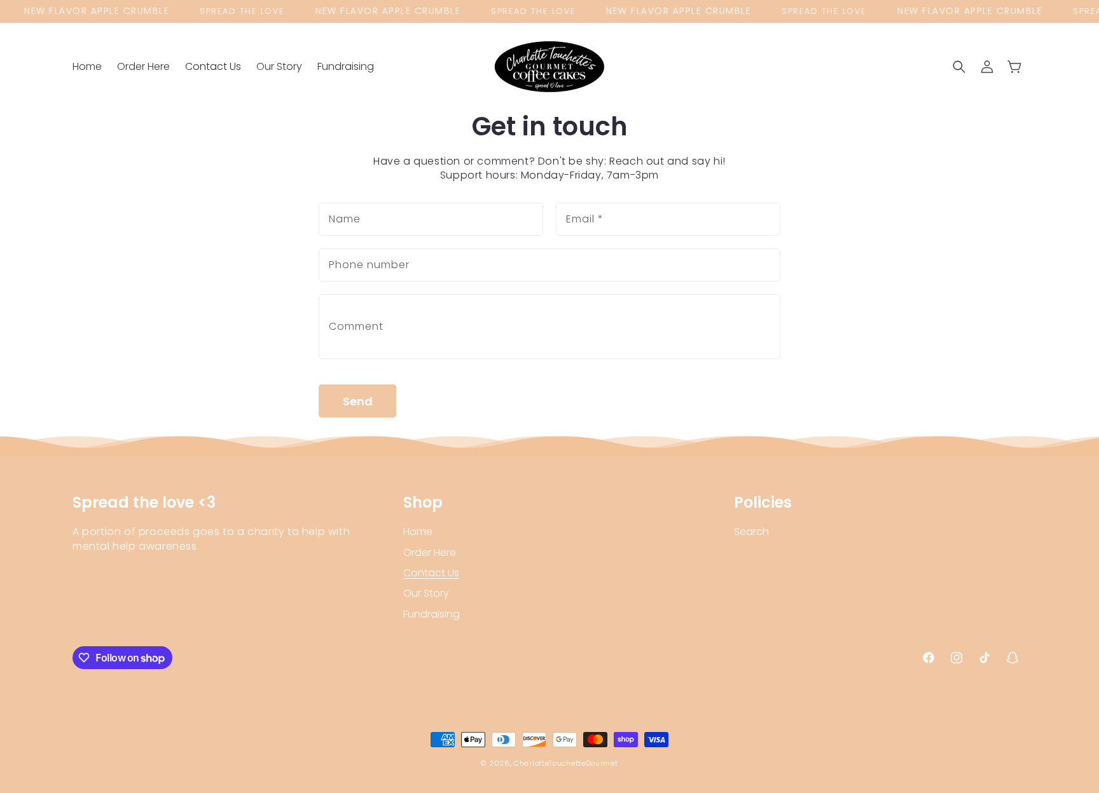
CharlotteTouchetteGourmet (566, 763)
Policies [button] (763, 503)
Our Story (426, 593)
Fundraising (431, 614)
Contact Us (431, 573)
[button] (959, 67)
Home (417, 532)
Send (358, 401)
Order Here (429, 552)
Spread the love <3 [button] (144, 503)
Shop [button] (423, 503)
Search (751, 532)
